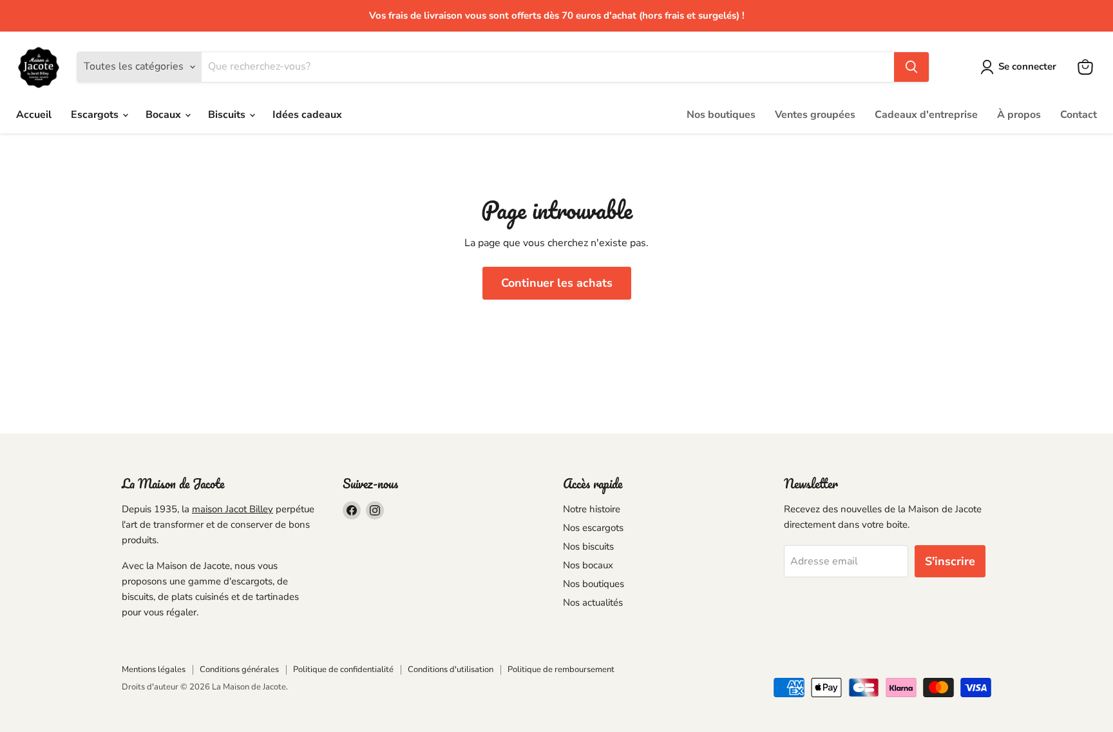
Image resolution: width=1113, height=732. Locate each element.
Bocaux (165, 115)
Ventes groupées (815, 115)
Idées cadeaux (307, 115)
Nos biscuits (588, 546)
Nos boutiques (721, 115)
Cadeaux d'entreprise (926, 115)
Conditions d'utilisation (450, 669)
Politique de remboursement (561, 669)
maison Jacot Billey (232, 509)
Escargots (96, 115)
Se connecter (1027, 66)
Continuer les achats (557, 283)
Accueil (34, 115)
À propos (1019, 115)
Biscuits (228, 115)
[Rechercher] (911, 67)
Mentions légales (154, 669)
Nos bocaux (588, 565)
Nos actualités (593, 602)
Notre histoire (591, 509)
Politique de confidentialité (343, 669)
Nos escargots (593, 527)
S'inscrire (950, 561)
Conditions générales (239, 669)
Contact (1078, 115)
